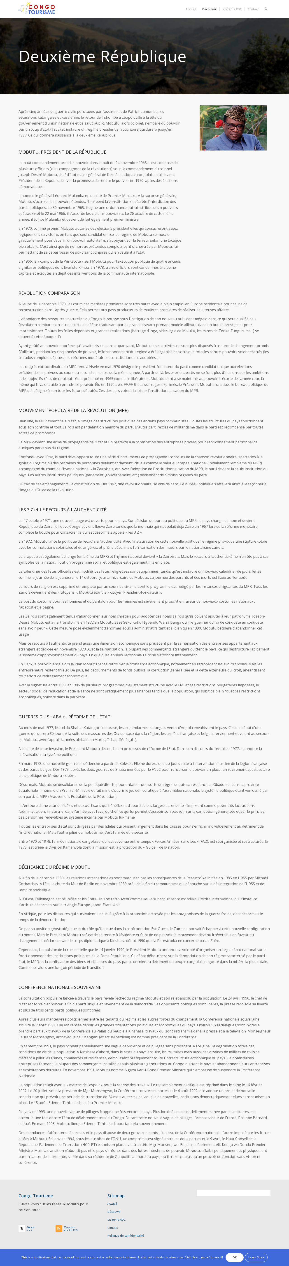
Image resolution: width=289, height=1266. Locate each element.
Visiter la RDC (116, 1219)
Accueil (112, 1203)
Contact (112, 1228)
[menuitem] (191, 9)
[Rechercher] (266, 9)
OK (235, 1257)
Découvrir (114, 1212)
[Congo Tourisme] (37, 9)
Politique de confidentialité (125, 1236)
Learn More (256, 1257)
